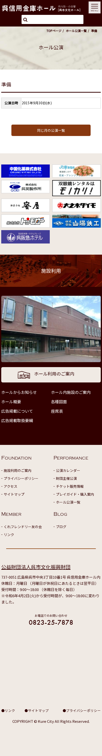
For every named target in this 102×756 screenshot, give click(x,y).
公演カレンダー (68, 470)
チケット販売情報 (70, 486)
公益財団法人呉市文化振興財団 (36, 566)
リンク (9, 534)
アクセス (10, 486)
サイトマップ (14, 494)
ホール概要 (11, 402)
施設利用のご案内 (17, 470)
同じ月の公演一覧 (51, 130)
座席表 (57, 411)
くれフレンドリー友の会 (23, 526)
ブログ (61, 526)
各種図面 (59, 402)
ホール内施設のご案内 (71, 392)
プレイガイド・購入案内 (75, 494)
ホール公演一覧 (76, 30)
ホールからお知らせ (19, 392)
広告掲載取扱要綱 (17, 420)
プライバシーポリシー (21, 478)
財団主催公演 (66, 478)
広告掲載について (17, 411)
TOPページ (54, 30)
